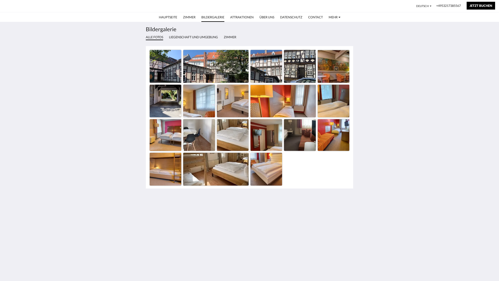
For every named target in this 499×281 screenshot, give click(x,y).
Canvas (344, 235)
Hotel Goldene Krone (31, 6)
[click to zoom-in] (165, 66)
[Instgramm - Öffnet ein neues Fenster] (345, 208)
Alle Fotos (154, 37)
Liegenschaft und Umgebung (193, 37)
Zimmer (230, 37)
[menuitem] (168, 17)
